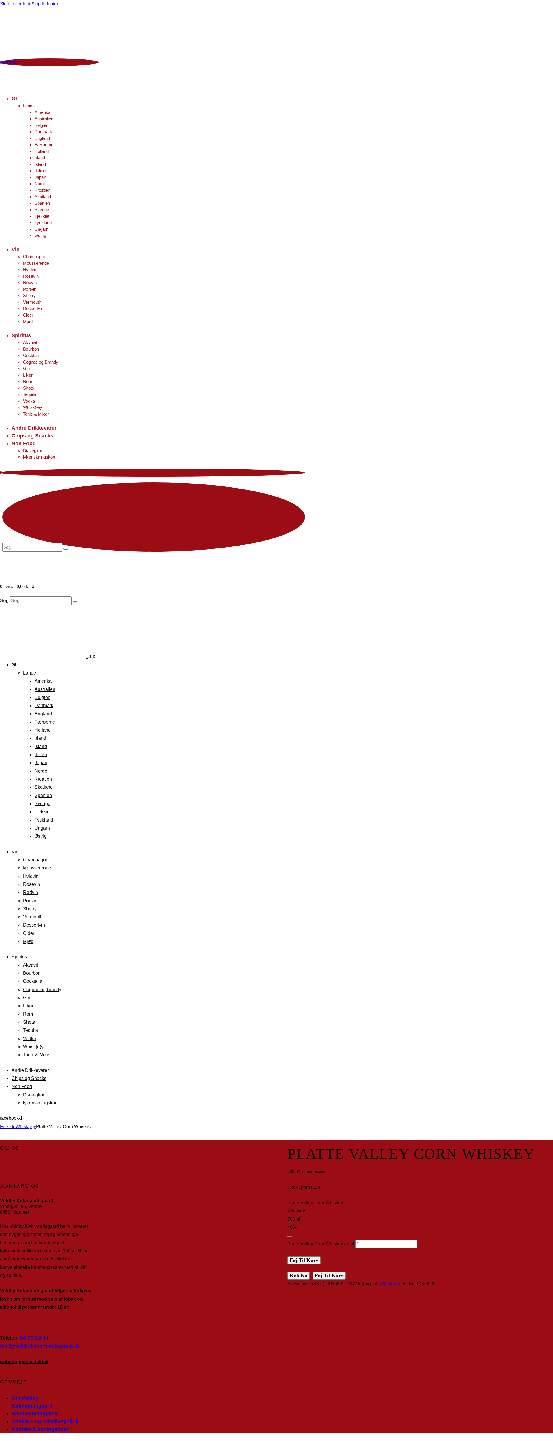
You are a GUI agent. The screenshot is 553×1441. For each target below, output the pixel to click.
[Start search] (75, 602)
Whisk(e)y (26, 1126)
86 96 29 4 (32, 1338)
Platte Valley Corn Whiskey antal (320, 1243)
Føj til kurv (304, 1260)
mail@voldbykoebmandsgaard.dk (40, 1346)
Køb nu (298, 1275)
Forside (8, 1126)
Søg (4, 600)
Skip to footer (44, 3)
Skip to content (15, 3)
